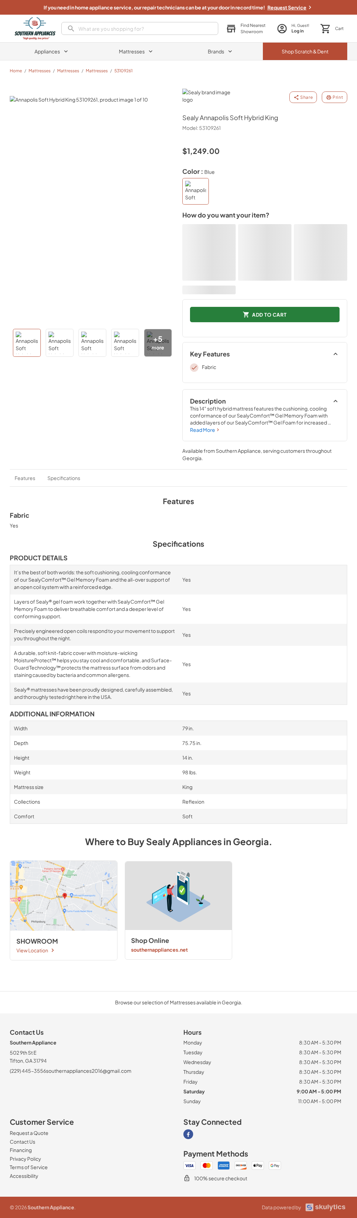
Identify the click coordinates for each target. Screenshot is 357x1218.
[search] (139, 28)
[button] (245, 28)
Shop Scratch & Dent (305, 51)
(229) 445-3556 (28, 1071)
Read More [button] (202, 430)
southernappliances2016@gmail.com (88, 1071)
